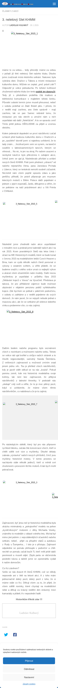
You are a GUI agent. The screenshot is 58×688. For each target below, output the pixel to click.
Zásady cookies (29, 684)
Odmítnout (29, 669)
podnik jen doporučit (45, 91)
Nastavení (29, 677)
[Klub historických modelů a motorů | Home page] (23, 3)
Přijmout (29, 661)
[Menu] (54, 3)
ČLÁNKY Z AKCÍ (10, 11)
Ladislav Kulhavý (19, 25)
